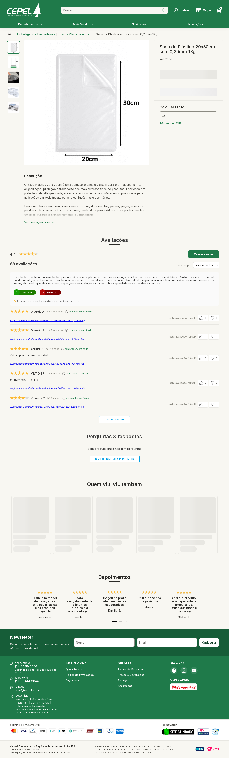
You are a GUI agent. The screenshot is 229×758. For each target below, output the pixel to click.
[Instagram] (183, 670)
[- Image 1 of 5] (13, 47)
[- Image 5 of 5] (13, 107)
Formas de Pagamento (131, 669)
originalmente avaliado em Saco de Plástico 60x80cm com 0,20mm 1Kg (47, 320)
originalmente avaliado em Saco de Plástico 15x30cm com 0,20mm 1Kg (47, 363)
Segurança (72, 680)
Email (142, 642)
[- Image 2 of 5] (13, 62)
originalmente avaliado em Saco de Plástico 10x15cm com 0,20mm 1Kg (47, 406)
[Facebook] (173, 670)
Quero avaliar (203, 254)
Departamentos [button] (28, 24)
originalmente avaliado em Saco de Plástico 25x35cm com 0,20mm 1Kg (47, 339)
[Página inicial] (9, 34)
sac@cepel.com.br (29, 690)
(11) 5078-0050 (26, 666)
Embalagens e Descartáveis (36, 34)
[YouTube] (194, 670)
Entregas (123, 680)
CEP (164, 115)
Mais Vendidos (83, 24)
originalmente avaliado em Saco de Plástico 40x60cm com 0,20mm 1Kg (47, 388)
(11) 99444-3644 (27, 681)
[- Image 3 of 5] (13, 77)
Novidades (139, 24)
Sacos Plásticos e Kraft (75, 34)
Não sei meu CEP (170, 123)
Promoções (195, 24)
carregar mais (114, 419)
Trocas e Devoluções (131, 674)
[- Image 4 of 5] (13, 92)
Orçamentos (125, 685)
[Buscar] (164, 10)
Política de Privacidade (80, 674)
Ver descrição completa (40, 222)
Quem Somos (74, 669)
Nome (80, 642)
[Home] (32, 10)
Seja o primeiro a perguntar (114, 459)
